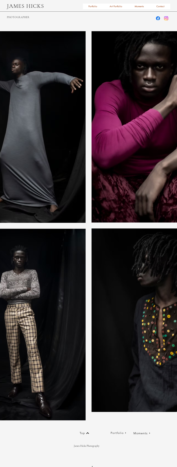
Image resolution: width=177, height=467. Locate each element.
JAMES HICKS (25, 6)
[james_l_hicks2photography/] (166, 18)
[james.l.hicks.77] (158, 18)
